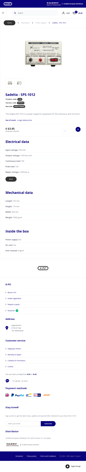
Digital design (76, 466)
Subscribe (48, 424)
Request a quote (14, 304)
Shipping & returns (14, 349)
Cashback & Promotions (16, 361)
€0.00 (80, 13)
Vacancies (12, 310)
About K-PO (12, 292)
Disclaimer (19, 456)
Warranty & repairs (14, 355)
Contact (10, 366)
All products (25, 23)
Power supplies (40, 23)
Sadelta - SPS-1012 (59, 23)
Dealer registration (14, 298)
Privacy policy (31, 456)
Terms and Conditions (48, 456)
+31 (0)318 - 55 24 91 (20, 381)
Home (9, 23)
